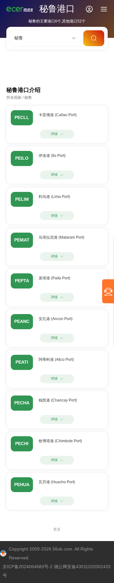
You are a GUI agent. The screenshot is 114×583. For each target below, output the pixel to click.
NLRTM (17, 70)
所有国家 (14, 97)
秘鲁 (28, 97)
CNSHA (13, 64)
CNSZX (56, 64)
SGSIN (34, 64)
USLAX (78, 64)
